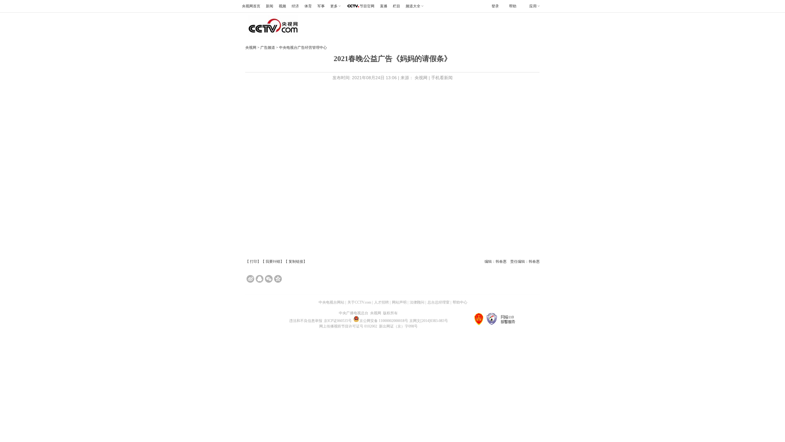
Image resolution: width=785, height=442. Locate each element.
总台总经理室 (438, 302)
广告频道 (268, 47)
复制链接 (296, 261)
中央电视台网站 (331, 302)
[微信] (269, 279)
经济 (295, 6)
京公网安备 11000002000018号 (383, 321)
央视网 (250, 47)
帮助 (512, 6)
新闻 (269, 6)
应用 (533, 6)
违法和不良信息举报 (305, 321)
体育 (308, 6)
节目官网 (367, 6)
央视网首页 (251, 6)
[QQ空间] (278, 279)
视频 (282, 6)
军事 (321, 6)
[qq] (259, 279)
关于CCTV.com (359, 302)
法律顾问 (417, 302)
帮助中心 (460, 302)
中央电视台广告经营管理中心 (303, 47)
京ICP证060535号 (338, 321)
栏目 (396, 6)
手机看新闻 (442, 77)
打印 (253, 261)
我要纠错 (273, 261)
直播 (383, 6)
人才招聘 (381, 302)
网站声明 (399, 302)
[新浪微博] (250, 279)
